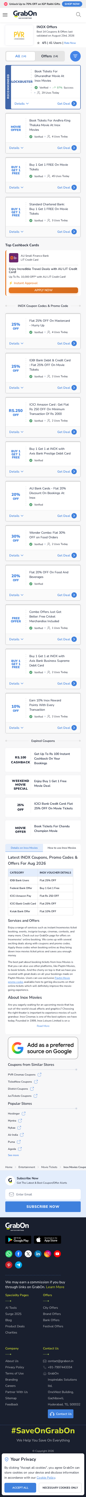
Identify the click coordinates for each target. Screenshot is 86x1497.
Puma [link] (11, 1142)
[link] (18, 1256)
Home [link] (8, 1167)
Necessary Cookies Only (60, 1487)
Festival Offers (53, 1326)
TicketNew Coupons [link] (20, 1081)
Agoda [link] (12, 1149)
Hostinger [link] (14, 1113)
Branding (11, 1380)
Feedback (11, 1404)
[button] (75, 56)
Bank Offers (51, 1320)
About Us (12, 1361)
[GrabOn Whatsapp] (8, 1256)
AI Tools (11, 1308)
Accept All (20, 1487)
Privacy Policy (14, 1367)
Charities (11, 1332)
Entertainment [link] (27, 1167)
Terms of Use (14, 1373)
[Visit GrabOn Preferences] (43, 1048)
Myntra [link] (12, 1120)
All (20, 56)
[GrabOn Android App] (18, 1240)
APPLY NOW (43, 290)
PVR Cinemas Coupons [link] (22, 1074)
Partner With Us (16, 1392)
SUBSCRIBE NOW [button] (43, 1206)
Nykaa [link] (11, 1127)
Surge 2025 (13, 1314)
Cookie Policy (46, 1478)
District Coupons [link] (18, 1089)
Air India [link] (13, 1135)
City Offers (50, 1308)
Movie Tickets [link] (49, 1167)
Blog (8, 1320)
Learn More (55, 1287)
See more (13, 1155)
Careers (10, 1386)
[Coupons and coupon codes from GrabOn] (25, 15)
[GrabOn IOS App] (47, 1240)
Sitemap (11, 1398)
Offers (49, 56)
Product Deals (15, 1326)
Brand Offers (52, 1314)
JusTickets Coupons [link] (20, 1096)
